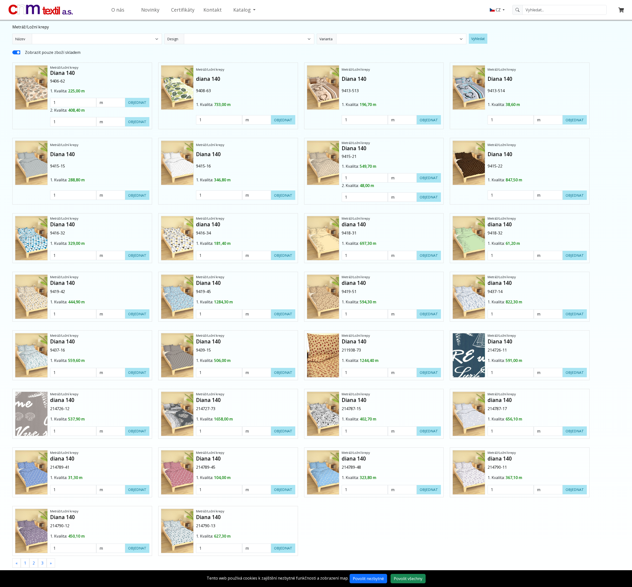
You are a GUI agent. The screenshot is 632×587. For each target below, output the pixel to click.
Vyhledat (478, 38)
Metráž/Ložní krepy (64, 67)
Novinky (150, 9)
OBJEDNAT (137, 102)
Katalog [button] (242, 9)
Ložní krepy (38, 27)
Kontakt (212, 9)
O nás (117, 9)
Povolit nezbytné (368, 578)
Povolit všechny (408, 578)
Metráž (19, 27)
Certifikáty (183, 9)
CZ (498, 10)
